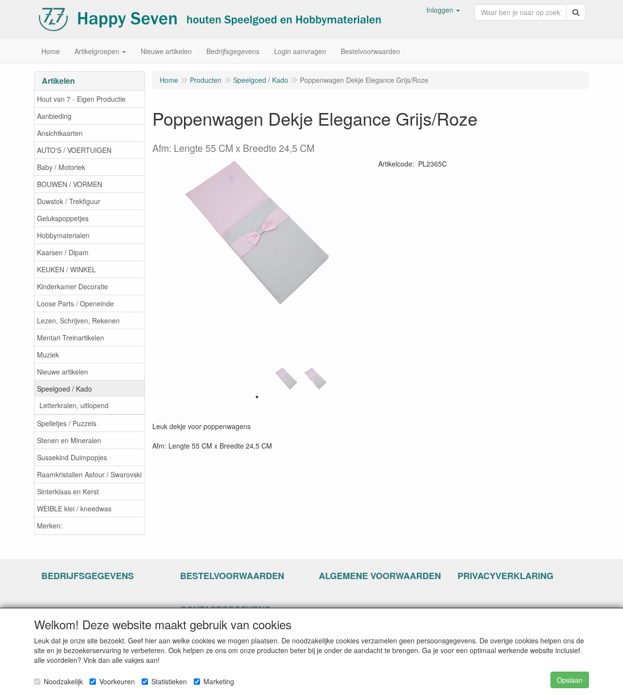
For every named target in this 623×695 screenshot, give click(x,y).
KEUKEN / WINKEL (66, 269)
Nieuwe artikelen (62, 371)
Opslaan (570, 680)
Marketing (218, 681)
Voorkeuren (117, 681)
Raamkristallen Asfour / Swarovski (89, 474)
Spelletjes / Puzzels (66, 423)
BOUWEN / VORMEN (69, 184)
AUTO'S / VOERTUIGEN (74, 150)
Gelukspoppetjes (63, 218)
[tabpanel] (286, 378)
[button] (443, 9)
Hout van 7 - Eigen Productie (81, 99)
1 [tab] (257, 397)
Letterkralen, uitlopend (74, 405)
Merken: (49, 525)
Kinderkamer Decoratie (72, 286)
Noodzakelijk (63, 681)
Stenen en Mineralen (69, 440)
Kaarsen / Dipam (63, 252)
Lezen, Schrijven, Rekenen (78, 320)
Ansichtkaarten (60, 133)
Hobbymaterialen (63, 235)
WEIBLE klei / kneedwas (74, 508)
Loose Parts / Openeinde (75, 303)
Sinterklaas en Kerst (68, 491)
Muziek (48, 354)
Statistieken (169, 681)
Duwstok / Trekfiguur (68, 201)
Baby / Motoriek (61, 167)
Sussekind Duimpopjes (72, 457)
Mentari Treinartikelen (70, 337)
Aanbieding (54, 116)
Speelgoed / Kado (64, 389)
